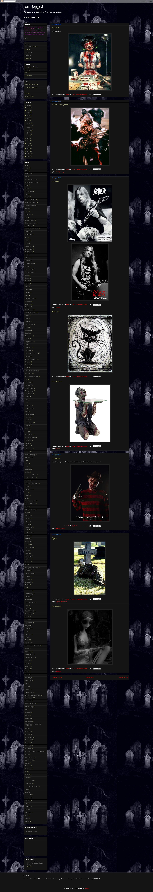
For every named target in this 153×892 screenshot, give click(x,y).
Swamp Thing (29, 707)
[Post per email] (90, 94)
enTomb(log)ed (33, 7)
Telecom (27, 715)
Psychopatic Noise (30, 602)
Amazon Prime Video (31, 180)
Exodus (27, 368)
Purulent (27, 608)
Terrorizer (27, 728)
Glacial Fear (28, 406)
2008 (28, 156)
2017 (28, 121)
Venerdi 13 (28, 795)
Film (26, 379)
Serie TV (27, 652)
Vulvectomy (28, 812)
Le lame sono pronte (60, 104)
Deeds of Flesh (29, 324)
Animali (27, 188)
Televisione (28, 718)
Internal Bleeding (30, 455)
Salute (27, 640)
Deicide (27, 327)
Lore (26, 498)
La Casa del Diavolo (30, 478)
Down (26, 345)
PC (26, 588)
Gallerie (27, 397)
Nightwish (28, 562)
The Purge (28, 746)
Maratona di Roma (30, 510)
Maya (26, 513)
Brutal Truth (28, 249)
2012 (28, 146)
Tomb (26, 38)
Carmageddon (29, 269)
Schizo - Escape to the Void (32, 646)
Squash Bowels (29, 692)
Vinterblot (27, 798)
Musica (27, 545)
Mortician (27, 536)
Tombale (27, 763)
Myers (54, 538)
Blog (26, 238)
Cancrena (27, 261)
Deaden (27, 316)
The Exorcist (28, 740)
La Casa (27, 472)
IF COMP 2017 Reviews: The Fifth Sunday (35, 864)
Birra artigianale (29, 220)
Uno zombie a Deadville (31, 786)
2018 (28, 118)
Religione (27, 626)
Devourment (28, 52)
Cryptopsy (28, 301)
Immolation (28, 440)
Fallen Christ (28, 374)
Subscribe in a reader (31, 832)
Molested (27, 524)
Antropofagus (29, 191)
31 (25, 165)
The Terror (28, 749)
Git (26, 403)
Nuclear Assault (29, 573)
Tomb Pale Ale (29, 760)
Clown (26, 287)
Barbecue (27, 209)
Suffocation (28, 55)
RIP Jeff (55, 181)
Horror (58, 448)
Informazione (28, 449)
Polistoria (27, 597)
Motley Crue (28, 542)
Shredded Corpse (29, 657)
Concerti (27, 293)
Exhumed (27, 362)
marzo (29, 135)
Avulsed (27, 197)
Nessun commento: (82, 94)
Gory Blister (28, 408)
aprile (28, 133)
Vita (26, 804)
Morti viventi (28, 533)
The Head (27, 743)
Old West (27, 579)
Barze (26, 211)
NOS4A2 (27, 571)
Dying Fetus (28, 348)
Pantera (27, 585)
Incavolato (56, 458)
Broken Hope (28, 246)
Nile (26, 565)
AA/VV (27, 168)
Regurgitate (28, 620)
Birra (26, 217)
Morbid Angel (28, 527)
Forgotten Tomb (29, 388)
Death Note (28, 322)
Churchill (27, 281)
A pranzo (55, 27)
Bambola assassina (30, 206)
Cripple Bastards (29, 298)
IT (25, 461)
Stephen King (29, 698)
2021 (28, 110)
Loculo (26, 495)
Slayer (58, 307)
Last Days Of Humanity (31, 484)
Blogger (27, 240)
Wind (26, 815)
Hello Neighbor (29, 423)
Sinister (27, 663)
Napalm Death (29, 547)
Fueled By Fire (29, 394)
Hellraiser (27, 426)
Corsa (26, 296)
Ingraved (27, 452)
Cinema (58, 601)
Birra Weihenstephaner (31, 229)
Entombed (28, 351)
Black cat (55, 311)
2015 (28, 138)
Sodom (27, 683)
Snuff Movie (28, 681)
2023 (28, 105)
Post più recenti (57, 677)
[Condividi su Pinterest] (100, 94)
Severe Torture (29, 655)
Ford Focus (28, 382)
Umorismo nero (29, 781)
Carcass (27, 267)
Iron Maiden (28, 458)
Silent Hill (27, 660)
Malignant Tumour (30, 504)
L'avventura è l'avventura (34, 862)
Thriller (27, 754)
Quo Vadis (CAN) (29, 611)
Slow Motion (56, 606)
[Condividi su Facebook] (98, 94)
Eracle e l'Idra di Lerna (31, 353)
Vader (26, 792)
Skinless (27, 669)
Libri (26, 492)
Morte (26, 530)
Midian (27, 521)
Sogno (27, 686)
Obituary (27, 576)
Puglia (26, 605)
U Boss (27, 778)
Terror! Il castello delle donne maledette (33, 725)
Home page (90, 677)
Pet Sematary (29, 594)
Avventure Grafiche (30, 200)
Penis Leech (28, 47)
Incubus (27, 443)
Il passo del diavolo (30, 437)
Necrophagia (28, 556)
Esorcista (27, 356)
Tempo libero (28, 721)
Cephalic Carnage (30, 272)
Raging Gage (28, 614)
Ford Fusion (28, 385)
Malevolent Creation (30, 501)
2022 (28, 108)
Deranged (28, 330)
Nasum (27, 550)
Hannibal (27, 420)
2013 (28, 143)
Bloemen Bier (29, 235)
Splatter (27, 689)
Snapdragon (28, 678)
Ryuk (26, 637)
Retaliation (28, 628)
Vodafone (27, 807)
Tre (26, 772)
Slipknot (27, 675)
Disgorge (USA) (29, 342)
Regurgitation (28, 623)
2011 (28, 149)
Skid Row (27, 666)
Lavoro (27, 487)
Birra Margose (29, 226)
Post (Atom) (92, 682)
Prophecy (27, 600)
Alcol (26, 177)
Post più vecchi (123, 677)
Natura (27, 553)
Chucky (27, 278)
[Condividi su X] (97, 94)
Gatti (26, 400)
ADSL (26, 171)
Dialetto (27, 339)
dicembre (29, 125)
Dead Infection (29, 310)
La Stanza (28, 481)
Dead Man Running (30, 313)
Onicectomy (28, 582)
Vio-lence (27, 801)
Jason (26, 463)
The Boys (27, 734)
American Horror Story (31, 183)
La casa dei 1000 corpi (31, 475)
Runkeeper (28, 634)
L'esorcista (28, 469)
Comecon (27, 290)
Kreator (27, 466)
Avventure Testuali (30, 203)
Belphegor (28, 214)
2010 (28, 151)
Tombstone (28, 769)
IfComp (27, 432)
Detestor (27, 333)
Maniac (27, 507)
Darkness (28, 307)
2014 (28, 141)
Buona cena (56, 381)
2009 (28, 154)
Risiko (26, 631)
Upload (27, 789)
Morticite (27, 539)
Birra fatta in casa (30, 223)
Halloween (64, 601)
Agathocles (28, 174)
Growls (27, 411)
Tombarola (28, 766)
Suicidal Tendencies (30, 704)
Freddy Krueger (60, 172)
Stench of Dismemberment (32, 695)
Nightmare (28, 559)
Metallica (27, 518)
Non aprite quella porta (31, 568)
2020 (28, 113)
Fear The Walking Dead (31, 377)
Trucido (27, 775)
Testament (28, 731)
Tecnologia (28, 712)
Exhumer (27, 365)
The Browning (29, 737)
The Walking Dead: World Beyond (34, 752)
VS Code (27, 809)
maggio (29, 130)
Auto (26, 194)
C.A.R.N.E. (27, 258)
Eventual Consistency (31, 359)
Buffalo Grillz (28, 252)
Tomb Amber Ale (29, 757)
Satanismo (28, 643)
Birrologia (27, 232)
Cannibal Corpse (29, 264)
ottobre (29, 128)
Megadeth (28, 516)
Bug (26, 255)
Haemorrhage (29, 414)
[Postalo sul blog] (95, 94)
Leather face (28, 490)
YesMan (27, 821)
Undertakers (28, 783)
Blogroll (27, 243)
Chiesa (27, 275)
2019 (28, 115)
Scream (27, 649)
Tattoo (26, 710)
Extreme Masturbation (31, 371)
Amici (26, 185)
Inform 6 (27, 446)
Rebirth (27, 617)
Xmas (26, 818)
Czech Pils (28, 304)
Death (26, 319)
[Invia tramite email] (93, 94)
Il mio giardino (29, 434)
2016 (28, 123)
